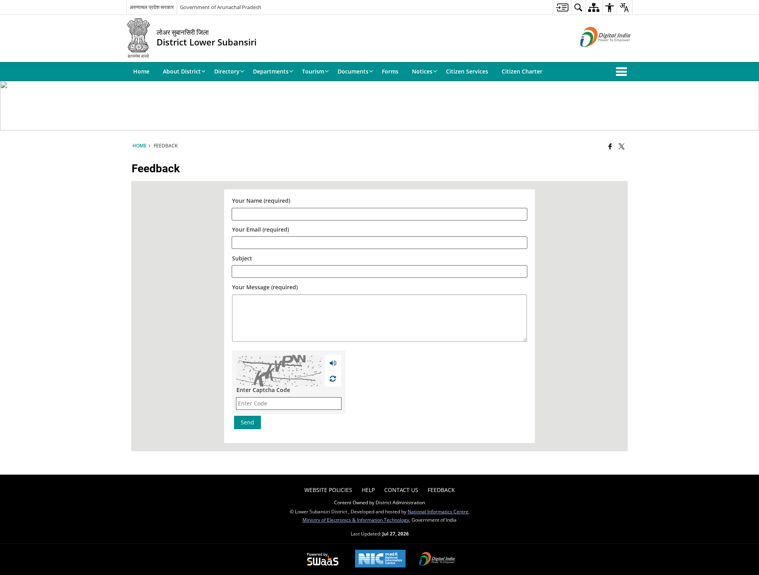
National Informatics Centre (438, 511)
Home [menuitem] (141, 71)
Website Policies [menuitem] (328, 490)
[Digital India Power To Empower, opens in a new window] (437, 559)
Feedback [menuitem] (441, 490)
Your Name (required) (261, 201)
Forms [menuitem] (390, 71)
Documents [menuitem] (353, 71)
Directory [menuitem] (227, 71)
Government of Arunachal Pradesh (220, 7)
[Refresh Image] (332, 378)
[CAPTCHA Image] (278, 370)
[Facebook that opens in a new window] (610, 146)
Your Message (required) (265, 287)
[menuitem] (562, 7)
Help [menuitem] (368, 490)
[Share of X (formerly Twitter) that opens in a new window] (622, 146)
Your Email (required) (260, 230)
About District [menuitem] (182, 71)
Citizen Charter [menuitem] (522, 71)
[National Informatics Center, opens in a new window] (380, 559)
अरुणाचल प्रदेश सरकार (152, 7)
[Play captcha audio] (333, 363)
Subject (242, 258)
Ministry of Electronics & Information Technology (355, 520)
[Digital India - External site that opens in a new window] (595, 53)
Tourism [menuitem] (313, 71)
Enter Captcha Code (263, 390)
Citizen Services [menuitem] (467, 71)
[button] (623, 71)
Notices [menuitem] (422, 71)
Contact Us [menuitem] (401, 490)
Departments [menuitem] (271, 71)
